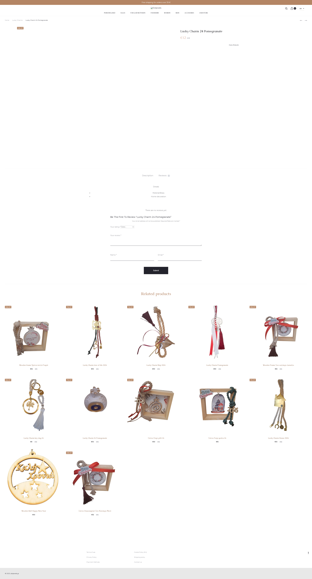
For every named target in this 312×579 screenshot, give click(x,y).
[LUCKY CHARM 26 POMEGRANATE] (301, 20)
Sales (123, 13)
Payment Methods (93, 562)
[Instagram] (306, 573)
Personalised (109, 13)
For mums (155, 13)
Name (113, 255)
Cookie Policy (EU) (140, 552)
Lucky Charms (17, 20)
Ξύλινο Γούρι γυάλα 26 (217, 438)
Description (147, 175)
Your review (115, 235)
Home (7, 20)
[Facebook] (301, 573)
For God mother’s (137, 13)
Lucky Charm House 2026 (278, 438)
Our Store (203, 13)
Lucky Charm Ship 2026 (156, 365)
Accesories (189, 13)
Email (161, 255)
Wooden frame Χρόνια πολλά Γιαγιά (33, 365)
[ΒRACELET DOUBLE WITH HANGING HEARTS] (304, 20)
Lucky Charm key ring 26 (34, 438)
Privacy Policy (92, 557)
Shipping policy (139, 557)
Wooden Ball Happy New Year (33, 511)
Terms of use (91, 552)
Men (177, 13)
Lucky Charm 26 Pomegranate (95, 438)
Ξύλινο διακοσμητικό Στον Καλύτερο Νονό (94, 511)
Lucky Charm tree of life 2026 (95, 365)
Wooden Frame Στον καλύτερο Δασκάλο (278, 365)
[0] (292, 8)
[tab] (147, 176)
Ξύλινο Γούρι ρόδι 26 (156, 438)
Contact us (138, 562)
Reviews (164, 175)
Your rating (115, 227)
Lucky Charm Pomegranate (217, 365)
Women (167, 13)
